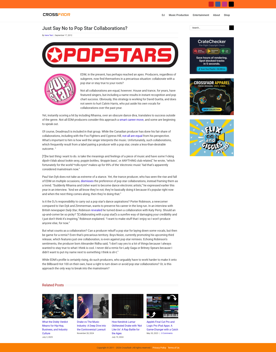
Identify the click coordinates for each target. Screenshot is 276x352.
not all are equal (132, 135)
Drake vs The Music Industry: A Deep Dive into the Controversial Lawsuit (91, 325)
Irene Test (49, 35)
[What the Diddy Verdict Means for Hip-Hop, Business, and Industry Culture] (58, 295)
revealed (96, 210)
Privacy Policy (159, 347)
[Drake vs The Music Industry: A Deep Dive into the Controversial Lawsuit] (93, 295)
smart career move (131, 119)
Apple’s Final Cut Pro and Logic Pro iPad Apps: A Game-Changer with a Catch (162, 325)
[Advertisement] (212, 211)
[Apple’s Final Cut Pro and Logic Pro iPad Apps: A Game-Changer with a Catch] (162, 295)
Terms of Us (173, 347)
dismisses (87, 181)
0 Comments (166, 333)
